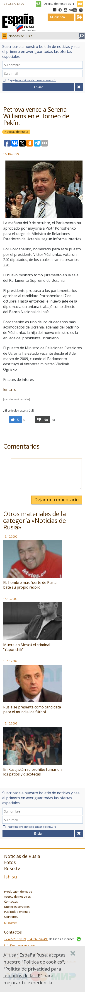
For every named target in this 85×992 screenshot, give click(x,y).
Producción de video (18, 892)
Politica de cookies (43, 962)
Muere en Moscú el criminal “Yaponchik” (26, 647)
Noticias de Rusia (20, 36)
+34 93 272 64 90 (13, 4)
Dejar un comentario (56, 499)
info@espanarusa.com (20, 945)
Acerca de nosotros (57, 4)
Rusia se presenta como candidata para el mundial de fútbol (32, 709)
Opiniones (11, 917)
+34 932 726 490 (37, 939)
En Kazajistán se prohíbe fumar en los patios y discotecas (32, 772)
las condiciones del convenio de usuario (35, 80)
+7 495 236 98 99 (15, 939)
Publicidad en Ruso (17, 912)
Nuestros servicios (17, 907)
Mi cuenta (10, 923)
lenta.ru (9, 389)
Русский (80, 3)
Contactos (11, 901)
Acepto (32, 80)
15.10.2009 (10, 536)
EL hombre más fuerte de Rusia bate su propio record (29, 585)
